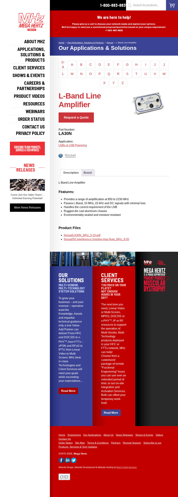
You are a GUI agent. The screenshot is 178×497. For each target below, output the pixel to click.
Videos (159, 435)
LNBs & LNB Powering (73, 145)
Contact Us (33, 126)
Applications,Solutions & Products (31, 54)
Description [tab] (71, 172)
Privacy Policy (30, 133)
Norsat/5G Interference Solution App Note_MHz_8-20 (96, 239)
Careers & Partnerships (31, 85)
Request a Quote (76, 117)
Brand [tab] (88, 172)
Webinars (35, 111)
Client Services (29, 67)
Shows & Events (29, 75)
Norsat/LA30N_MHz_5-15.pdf (82, 235)
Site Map (80, 442)
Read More (68, 390)
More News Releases (27, 207)
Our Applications (92, 435)
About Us (108, 435)
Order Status (31, 119)
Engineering (74, 435)
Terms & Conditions (98, 442)
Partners (115, 442)
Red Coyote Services (127, 467)
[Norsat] (71, 160)
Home (62, 435)
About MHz (34, 41)
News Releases (124, 435)
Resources (34, 103)
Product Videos (29, 96)
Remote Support (132, 442)
